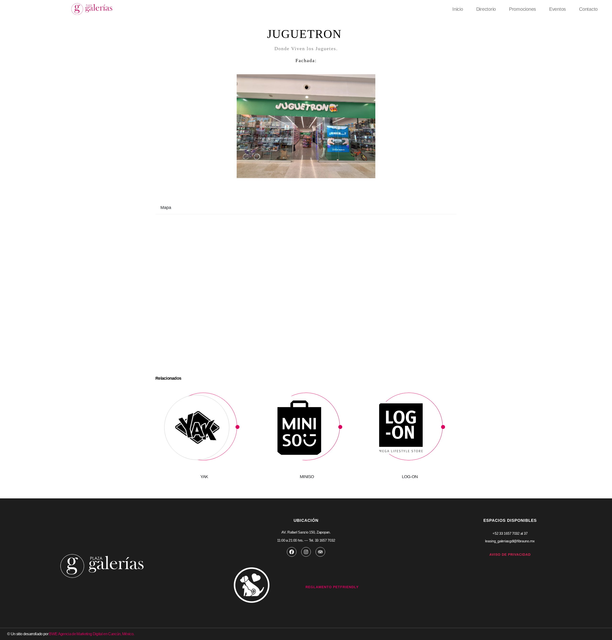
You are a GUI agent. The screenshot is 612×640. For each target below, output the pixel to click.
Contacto (588, 9)
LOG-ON (410, 476)
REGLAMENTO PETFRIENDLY (332, 587)
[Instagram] (306, 552)
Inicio (457, 9)
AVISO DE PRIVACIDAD (510, 554)
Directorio (486, 9)
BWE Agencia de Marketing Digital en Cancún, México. (91, 634)
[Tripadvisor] (320, 552)
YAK (204, 476)
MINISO (307, 476)
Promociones (522, 9)
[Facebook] (291, 552)
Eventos (557, 9)
